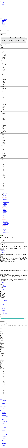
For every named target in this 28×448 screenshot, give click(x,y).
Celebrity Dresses (4, 78)
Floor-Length (4, 127)
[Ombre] (1, 346)
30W (10, 41)
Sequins (3, 110)
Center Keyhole (4, 79)
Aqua (3, 169)
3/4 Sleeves (3, 153)
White (3, 187)
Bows (3, 103)
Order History (3, 289)
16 (15, 325)
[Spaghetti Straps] (2, 368)
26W (3, 41)
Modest (3, 67)
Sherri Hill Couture (5, 200)
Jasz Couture (4, 214)
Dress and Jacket (4, 63)
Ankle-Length (4, 124)
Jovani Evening (5, 231)
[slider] (25, 318)
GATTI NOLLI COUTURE (5, 416)
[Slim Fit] (2, 362)
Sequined (3, 119)
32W (13, 41)
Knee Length (4, 128)
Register (3, 4)
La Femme (4, 212)
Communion (3, 52)
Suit (2, 72)
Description (3, 252)
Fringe (3, 107)
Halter (3, 135)
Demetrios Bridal (5, 203)
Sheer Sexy (3, 70)
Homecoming (4, 55)
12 (12, 325)
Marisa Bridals (3, 414)
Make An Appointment (4, 300)
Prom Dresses (4, 195)
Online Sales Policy (2, 250)
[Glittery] (1, 344)
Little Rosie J (4, 227)
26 (22, 325)
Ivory (3, 182)
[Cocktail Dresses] (3, 333)
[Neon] (1, 345)
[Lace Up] (2, 342)
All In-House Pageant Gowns (5, 407)
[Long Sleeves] (2, 365)
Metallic (3, 96)
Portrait (3, 139)
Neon (3, 97)
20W (16, 40)
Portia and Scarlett (4, 427)
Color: (1, 243)
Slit (2, 85)
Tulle (3, 121)
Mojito (3, 166)
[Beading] (2, 348)
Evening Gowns (4, 444)
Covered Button (4, 88)
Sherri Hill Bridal (5, 205)
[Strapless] (2, 369)
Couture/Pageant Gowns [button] (3, 406)
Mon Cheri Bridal (5, 204)
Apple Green (4, 167)
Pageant (3, 304)
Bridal (3, 49)
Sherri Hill (3, 419)
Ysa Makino (4, 206)
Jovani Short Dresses (5, 222)
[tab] (15, 193)
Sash (3, 109)
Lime (3, 168)
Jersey (3, 115)
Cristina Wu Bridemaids (6, 232)
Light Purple (4, 175)
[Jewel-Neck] (2, 359)
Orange (3, 181)
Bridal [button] (1, 410)
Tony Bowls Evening (4, 421)
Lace (3, 116)
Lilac (3, 174)
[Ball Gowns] (2, 334)
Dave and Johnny (4, 423)
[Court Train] (1, 356)
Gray (3, 186)
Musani (4, 215)
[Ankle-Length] (1, 354)
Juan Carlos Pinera (5, 199)
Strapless (3, 142)
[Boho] (2, 335)
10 (21, 37)
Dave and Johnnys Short (6, 221)
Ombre (3, 98)
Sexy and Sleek (4, 69)
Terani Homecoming (5, 224)
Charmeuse (3, 113)
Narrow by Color (3, 164)
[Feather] (1, 352)
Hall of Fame (3, 308)
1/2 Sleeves (3, 152)
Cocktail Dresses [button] (2, 431)
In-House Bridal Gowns (6, 202)
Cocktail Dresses (4, 51)
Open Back (3, 82)
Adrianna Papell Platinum (5, 446)
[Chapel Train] (1, 355)
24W (23, 40)
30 (25, 325)
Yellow (3, 165)
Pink (3, 176)
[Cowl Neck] (2, 357)
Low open (3, 90)
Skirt (3, 71)
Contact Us (3, 282)
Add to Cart (2, 244)
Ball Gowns (3, 62)
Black (3, 185)
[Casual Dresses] (3, 332)
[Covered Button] (2, 341)
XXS (17, 41)
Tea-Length (3, 130)
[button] (4, 19)
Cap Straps (3, 159)
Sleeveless (3, 156)
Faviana (4, 213)
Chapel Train (3, 126)
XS (20, 41)
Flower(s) (3, 106)
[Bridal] (3, 331)
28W (6, 41)
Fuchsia (3, 178)
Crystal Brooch (4, 104)
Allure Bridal (3, 412)
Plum (3, 179)
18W (12, 40)
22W (19, 40)
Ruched (3, 84)
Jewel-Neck (3, 136)
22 (19, 325)
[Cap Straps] (2, 367)
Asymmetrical (4, 125)
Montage (4, 230)
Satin (3, 118)
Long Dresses (4, 66)
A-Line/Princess (4, 147)
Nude (3, 183)
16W (9, 40)
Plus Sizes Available (4, 83)
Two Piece (3, 74)
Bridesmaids (3, 50)
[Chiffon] (1, 351)
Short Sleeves (4, 155)
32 (2, 40)
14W (6, 40)
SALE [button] (1, 399)
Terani (2, 426)
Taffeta (3, 120)
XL (5, 43)
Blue (3, 172)
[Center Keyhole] (2, 339)
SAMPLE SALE (5, 193)
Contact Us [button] (3, 310)
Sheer (3, 91)
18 (16, 325)
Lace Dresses (4, 64)
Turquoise (4, 170)
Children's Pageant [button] (2, 438)
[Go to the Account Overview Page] (0, 1)
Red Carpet (3, 58)
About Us (3, 285)
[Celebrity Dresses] (2, 338)
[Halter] (2, 358)
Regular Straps (4, 160)
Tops (3, 73)
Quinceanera (3, 57)
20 (18, 325)
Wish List (3, 2)
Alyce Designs (5, 211)
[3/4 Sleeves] (2, 364)
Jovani (4, 209)
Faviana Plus (3, 430)
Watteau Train (4, 131)
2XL (8, 43)
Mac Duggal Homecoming (6, 223)
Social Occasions (4, 404)
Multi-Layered (4, 81)
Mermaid (3, 148)
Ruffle (3, 108)
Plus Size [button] (1, 428)
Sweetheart (3, 143)
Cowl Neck (3, 134)
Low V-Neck (4, 137)
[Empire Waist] (2, 361)
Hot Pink (4, 177)
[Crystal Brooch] (2, 349)
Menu (1, 18)
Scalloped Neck (4, 140)
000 (2, 37)
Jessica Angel (4, 210)
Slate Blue (4, 171)
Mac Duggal (3, 425)
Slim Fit (3, 149)
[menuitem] (15, 2)
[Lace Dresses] (2, 336)
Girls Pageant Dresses (5, 54)
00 (3, 325)
